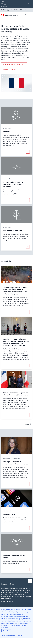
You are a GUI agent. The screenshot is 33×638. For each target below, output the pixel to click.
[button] (30, 581)
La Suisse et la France (11, 15)
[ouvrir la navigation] (30, 15)
